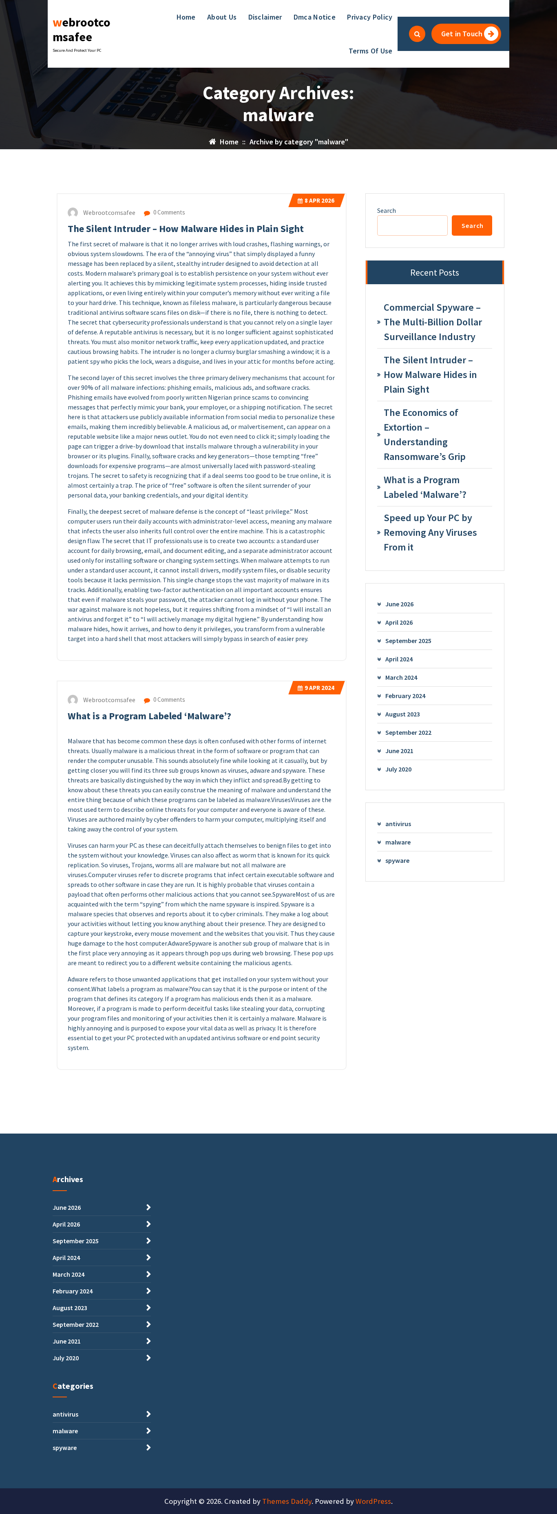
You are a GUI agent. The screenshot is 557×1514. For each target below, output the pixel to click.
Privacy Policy (369, 17)
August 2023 (402, 714)
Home (186, 17)
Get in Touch (461, 33)
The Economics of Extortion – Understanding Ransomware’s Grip (425, 434)
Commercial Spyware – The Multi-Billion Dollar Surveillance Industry (433, 322)
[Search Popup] (417, 34)
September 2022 (408, 732)
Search (386, 210)
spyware (397, 860)
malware (398, 842)
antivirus (398, 824)
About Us (222, 17)
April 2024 (399, 659)
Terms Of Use (371, 50)
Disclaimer (265, 17)
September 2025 (408, 641)
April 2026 (399, 622)
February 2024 (405, 696)
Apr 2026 (319, 200)
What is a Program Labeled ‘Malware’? (149, 715)
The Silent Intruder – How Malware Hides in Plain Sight (186, 228)
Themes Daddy (287, 1501)
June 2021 (399, 751)
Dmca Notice (315, 17)
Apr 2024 (319, 688)
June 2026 (399, 604)
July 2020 (398, 769)
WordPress (373, 1501)
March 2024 (401, 677)
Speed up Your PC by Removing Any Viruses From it (430, 532)
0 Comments (168, 212)
